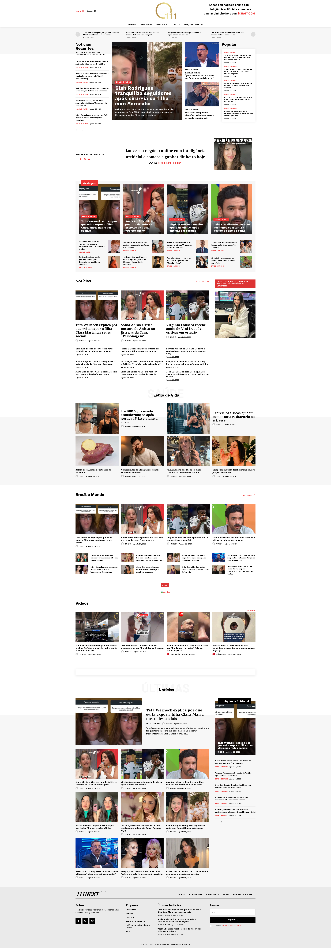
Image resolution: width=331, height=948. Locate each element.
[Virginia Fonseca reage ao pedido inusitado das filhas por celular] (246, 262)
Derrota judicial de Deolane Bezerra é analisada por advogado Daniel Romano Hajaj (92, 76)
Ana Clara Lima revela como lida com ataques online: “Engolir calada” (179, 260)
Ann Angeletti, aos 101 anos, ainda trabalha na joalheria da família (184, 471)
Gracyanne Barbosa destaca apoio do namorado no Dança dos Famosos (136, 245)
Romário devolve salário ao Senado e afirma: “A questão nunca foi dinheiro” (179, 245)
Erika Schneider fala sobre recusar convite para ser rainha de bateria (139, 373)
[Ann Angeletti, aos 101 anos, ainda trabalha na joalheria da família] (188, 451)
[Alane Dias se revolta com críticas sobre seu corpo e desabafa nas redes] (127, 569)
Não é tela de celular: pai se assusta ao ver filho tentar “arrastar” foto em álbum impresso (187, 648)
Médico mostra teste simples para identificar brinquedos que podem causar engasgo (233, 648)
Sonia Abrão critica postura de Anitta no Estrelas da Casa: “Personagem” (142, 33)
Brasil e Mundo (82, 67)
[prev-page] (78, 34)
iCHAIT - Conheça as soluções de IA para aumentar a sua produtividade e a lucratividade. (233, 283)
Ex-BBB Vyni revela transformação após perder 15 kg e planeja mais (139, 416)
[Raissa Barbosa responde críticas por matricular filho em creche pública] (82, 557)
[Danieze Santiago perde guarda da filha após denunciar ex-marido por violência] (114, 262)
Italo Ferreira (175, 654)
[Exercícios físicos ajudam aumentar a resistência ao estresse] (188, 418)
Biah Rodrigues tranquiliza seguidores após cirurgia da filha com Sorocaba (92, 89)
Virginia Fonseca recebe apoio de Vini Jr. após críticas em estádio (184, 33)
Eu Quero (231, 920)
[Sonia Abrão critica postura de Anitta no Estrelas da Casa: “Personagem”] (143, 209)
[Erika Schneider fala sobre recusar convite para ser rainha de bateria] (173, 569)
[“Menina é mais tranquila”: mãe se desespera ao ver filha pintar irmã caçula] (142, 627)
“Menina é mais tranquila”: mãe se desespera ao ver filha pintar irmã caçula (142, 646)
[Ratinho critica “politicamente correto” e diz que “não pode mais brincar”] (202, 54)
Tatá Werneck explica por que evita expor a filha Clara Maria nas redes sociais (101, 33)
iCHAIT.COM (246, 13)
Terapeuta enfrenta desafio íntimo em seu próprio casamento (233, 471)
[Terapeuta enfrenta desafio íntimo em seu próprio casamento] (233, 451)
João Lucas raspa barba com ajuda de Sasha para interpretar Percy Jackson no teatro (187, 374)
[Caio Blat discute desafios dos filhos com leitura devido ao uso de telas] (231, 209)
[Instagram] (85, 159)
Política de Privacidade (232, 926)
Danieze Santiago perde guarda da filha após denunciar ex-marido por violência (90, 261)
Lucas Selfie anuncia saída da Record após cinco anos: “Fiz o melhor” (224, 245)
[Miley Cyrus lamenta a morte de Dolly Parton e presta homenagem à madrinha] (82, 569)
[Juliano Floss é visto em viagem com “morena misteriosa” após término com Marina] (114, 246)
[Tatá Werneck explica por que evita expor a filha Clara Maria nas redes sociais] (99, 209)
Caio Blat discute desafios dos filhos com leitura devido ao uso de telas (227, 33)
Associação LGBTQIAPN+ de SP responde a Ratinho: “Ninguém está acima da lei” (91, 103)
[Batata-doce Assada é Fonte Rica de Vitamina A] (97, 451)
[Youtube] (89, 159)
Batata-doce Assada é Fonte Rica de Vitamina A (93, 471)
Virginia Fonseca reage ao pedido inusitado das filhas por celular (223, 260)
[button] (92, 11)
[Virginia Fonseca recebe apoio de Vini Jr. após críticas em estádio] (187, 209)
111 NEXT (82, 654)
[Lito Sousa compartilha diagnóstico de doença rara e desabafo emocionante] (202, 94)
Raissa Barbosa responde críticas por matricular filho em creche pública (92, 62)
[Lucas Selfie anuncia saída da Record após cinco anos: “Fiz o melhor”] (246, 246)
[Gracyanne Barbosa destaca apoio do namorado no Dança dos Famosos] (158, 246)
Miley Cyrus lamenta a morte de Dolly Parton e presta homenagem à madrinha (92, 117)
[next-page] (253, 34)
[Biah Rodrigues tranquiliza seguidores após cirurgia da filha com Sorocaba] (173, 557)
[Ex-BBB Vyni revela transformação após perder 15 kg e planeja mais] (97, 418)
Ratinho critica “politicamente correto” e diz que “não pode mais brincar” (199, 75)
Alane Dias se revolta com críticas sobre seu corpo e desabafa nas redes (96, 373)
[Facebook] (80, 159)
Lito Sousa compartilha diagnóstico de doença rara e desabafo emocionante (199, 115)
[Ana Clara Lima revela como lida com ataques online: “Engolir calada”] (202, 262)
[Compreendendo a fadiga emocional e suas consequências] (142, 451)
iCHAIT (165, 585)
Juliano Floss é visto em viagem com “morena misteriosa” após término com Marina (92, 245)
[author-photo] (77, 340)
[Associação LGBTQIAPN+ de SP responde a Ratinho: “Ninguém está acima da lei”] (218, 557)
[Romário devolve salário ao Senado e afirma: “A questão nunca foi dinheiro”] (202, 246)
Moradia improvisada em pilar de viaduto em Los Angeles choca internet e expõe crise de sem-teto (96, 648)
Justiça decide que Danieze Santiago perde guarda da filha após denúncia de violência (134, 261)
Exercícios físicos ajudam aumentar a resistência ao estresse (233, 416)
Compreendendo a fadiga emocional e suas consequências (140, 471)
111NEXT (82, 341)
